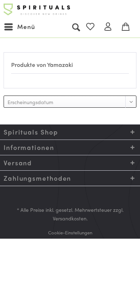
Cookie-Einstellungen (70, 232)
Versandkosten (70, 218)
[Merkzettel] (93, 27)
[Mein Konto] (111, 27)
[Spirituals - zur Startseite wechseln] (37, 10)
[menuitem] (19, 27)
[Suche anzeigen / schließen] (76, 27)
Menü (26, 26)
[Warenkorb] (128, 27)
